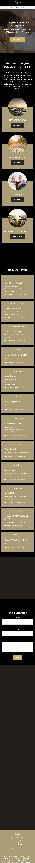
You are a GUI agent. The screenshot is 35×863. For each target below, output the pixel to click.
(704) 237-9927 (19, 837)
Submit (17, 657)
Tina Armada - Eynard (13, 331)
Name (17, 618)
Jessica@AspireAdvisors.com (16, 502)
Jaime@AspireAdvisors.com (16, 387)
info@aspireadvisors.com (17, 848)
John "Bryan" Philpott (13, 283)
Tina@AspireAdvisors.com (16, 340)
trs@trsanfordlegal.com (14, 526)
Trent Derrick (10, 449)
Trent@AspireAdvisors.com (17, 456)
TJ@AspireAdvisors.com (16, 362)
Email (17, 629)
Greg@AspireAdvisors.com (17, 409)
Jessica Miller (9, 493)
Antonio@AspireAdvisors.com (17, 435)
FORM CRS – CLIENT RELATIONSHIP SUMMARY (17, 853)
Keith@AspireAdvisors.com (16, 317)
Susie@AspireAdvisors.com (16, 479)
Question (17, 641)
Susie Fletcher (10, 470)
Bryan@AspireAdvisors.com (16, 294)
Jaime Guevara (10, 376)
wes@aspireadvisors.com (16, 547)
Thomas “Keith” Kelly (13, 308)
